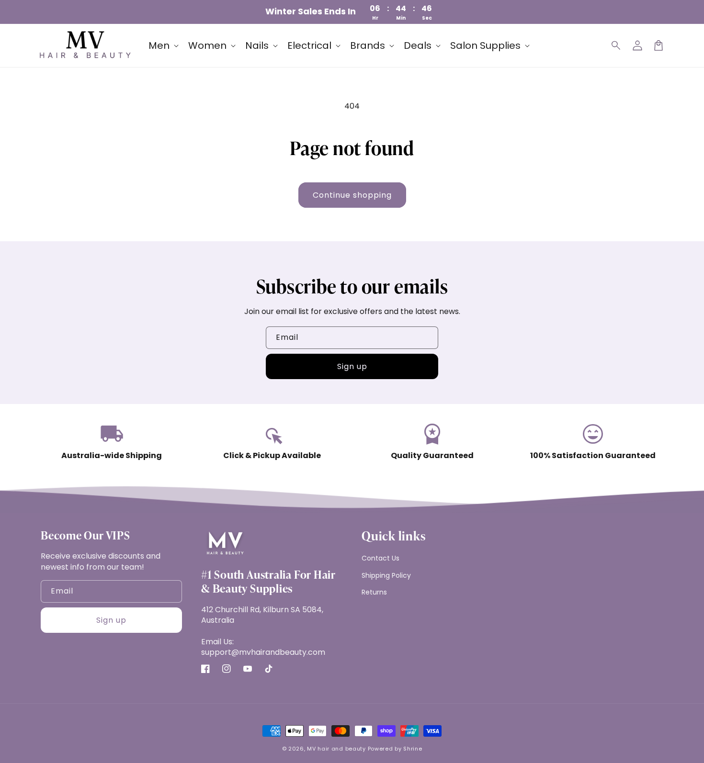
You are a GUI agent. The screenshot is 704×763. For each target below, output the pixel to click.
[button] (616, 45)
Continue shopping (352, 195)
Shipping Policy (386, 575)
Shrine (412, 748)
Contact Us (380, 558)
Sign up (352, 366)
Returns (374, 592)
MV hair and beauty (336, 748)
